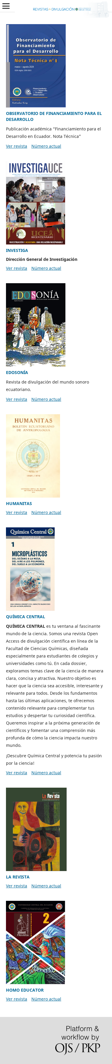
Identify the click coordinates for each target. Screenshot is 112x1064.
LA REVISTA (18, 877)
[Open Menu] (6, 6)
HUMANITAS (19, 503)
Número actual (46, 146)
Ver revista (16, 146)
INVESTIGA (17, 250)
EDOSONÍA (17, 372)
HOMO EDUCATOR (25, 990)
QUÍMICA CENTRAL (25, 616)
